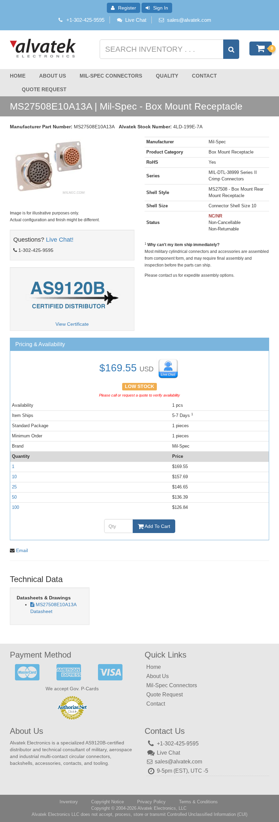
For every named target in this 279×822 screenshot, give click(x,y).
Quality (167, 76)
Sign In (160, 8)
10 (14, 476)
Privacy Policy (151, 801)
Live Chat (135, 20)
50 (14, 497)
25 (14, 486)
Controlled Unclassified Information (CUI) (207, 814)
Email (22, 550)
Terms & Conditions (198, 801)
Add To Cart (157, 526)
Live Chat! (59, 239)
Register (127, 8)
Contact (204, 76)
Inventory (69, 801)
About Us (52, 76)
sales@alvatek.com (189, 20)
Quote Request (44, 89)
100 (15, 507)
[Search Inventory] (231, 49)
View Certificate (72, 324)
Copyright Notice (107, 801)
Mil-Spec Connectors (111, 76)
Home (18, 76)
